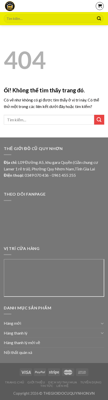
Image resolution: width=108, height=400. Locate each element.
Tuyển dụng (91, 382)
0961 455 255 (64, 175)
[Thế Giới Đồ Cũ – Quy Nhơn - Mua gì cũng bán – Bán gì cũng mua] (24, 6)
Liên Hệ (63, 386)
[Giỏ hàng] (100, 6)
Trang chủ (14, 382)
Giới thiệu (36, 382)
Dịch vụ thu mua (62, 382)
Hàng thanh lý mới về (22, 342)
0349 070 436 (37, 175)
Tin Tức (46, 386)
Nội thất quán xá (18, 352)
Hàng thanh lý (15, 333)
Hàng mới (12, 323)
